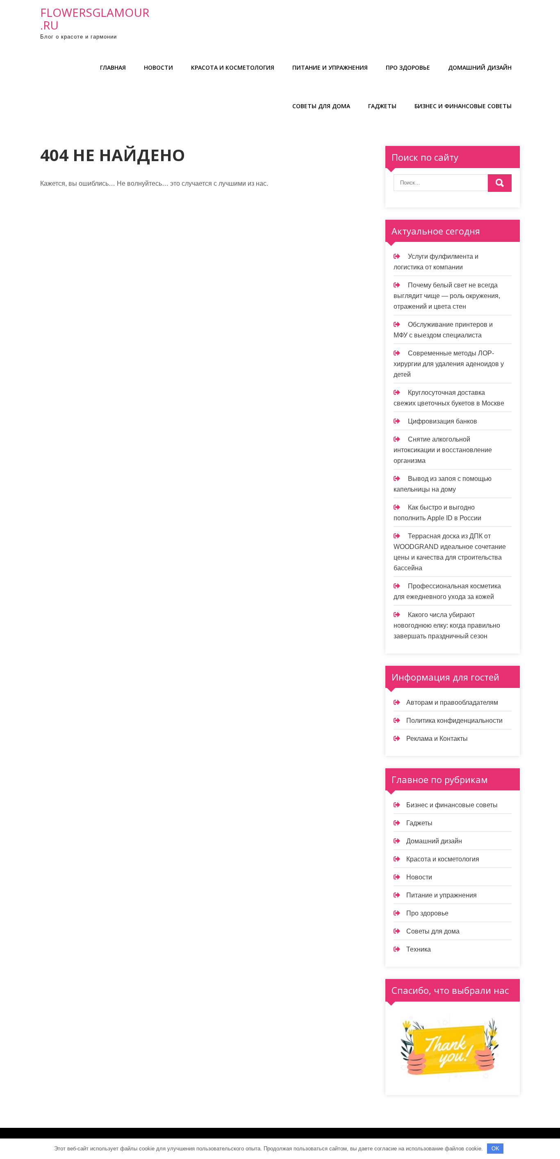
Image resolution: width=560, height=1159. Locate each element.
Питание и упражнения (330, 67)
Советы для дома (321, 106)
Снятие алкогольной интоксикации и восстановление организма (443, 450)
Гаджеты (382, 106)
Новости (158, 67)
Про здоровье (408, 67)
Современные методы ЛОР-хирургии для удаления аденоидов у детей (449, 364)
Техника (418, 949)
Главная (113, 67)
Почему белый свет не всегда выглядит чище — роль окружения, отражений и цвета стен (447, 296)
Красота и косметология (232, 67)
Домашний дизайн (480, 67)
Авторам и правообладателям (452, 702)
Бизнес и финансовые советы (463, 106)
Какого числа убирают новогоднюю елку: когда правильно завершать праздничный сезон (447, 625)
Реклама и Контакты (437, 738)
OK (495, 1148)
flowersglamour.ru (94, 19)
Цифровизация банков (442, 421)
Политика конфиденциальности (454, 720)
